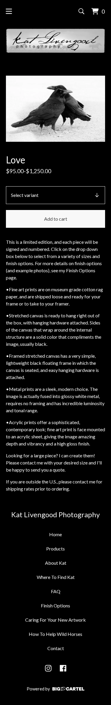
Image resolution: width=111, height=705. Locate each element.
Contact (55, 648)
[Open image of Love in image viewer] (55, 109)
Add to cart (55, 219)
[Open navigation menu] (9, 11)
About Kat (55, 563)
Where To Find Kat (56, 577)
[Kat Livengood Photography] (55, 40)
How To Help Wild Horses (55, 634)
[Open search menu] (81, 11)
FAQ (55, 591)
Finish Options (55, 605)
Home (55, 534)
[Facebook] (63, 668)
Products (55, 548)
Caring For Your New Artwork (55, 620)
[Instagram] (48, 668)
